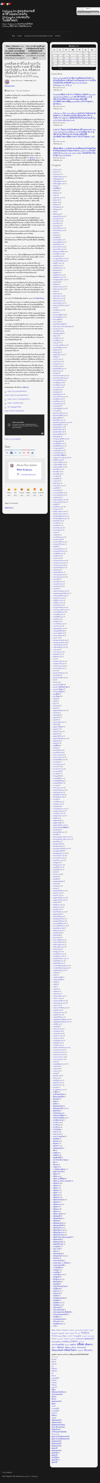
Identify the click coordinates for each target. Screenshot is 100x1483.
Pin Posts (57, 36)
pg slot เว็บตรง (58, 689)
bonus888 (57, 319)
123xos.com (57, 174)
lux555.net (57, 558)
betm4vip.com (58, 301)
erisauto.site (57, 366)
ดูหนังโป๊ (54, 1455)
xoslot (55, 1061)
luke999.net (57, 556)
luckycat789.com (59, 549)
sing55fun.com (58, 860)
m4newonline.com (59, 560)
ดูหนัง (55, 1101)
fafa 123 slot (57, 371)
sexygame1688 (58, 851)
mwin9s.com (57, 626)
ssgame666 (57, 914)
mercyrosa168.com (60, 596)
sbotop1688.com (59, 832)
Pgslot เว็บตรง (58, 727)
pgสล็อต (56, 745)
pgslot (54, 1361)
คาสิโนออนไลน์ (58, 1094)
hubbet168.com (58, 450)
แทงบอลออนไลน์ (59, 1319)
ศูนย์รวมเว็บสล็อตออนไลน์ (60, 1436)
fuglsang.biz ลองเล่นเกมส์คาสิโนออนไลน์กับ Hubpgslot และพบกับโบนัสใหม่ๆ (18, 16)
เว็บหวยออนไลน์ (58, 1310)
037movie (56, 169)
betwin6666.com (59, 303)
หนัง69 (55, 1251)
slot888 (56, 879)
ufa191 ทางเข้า (58, 977)
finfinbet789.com (59, 380)
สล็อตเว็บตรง (39, 298)
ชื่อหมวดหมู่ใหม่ (58, 1097)
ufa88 (55, 982)
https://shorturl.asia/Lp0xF (14, 411)
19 (64, 60)
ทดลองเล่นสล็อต (58, 1115)
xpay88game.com (59, 1064)
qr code (56, 785)
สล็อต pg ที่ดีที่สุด (59, 1179)
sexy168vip (57, 841)
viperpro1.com (58, 1029)
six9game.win (58, 865)
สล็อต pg (56, 1176)
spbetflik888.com (59, 891)
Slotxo (55, 884)
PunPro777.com (58, 769)
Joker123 (56, 481)
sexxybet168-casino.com (62, 837)
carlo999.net (57, 331)
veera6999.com (58, 1017)
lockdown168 (57, 539)
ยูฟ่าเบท (55, 1164)
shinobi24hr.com (59, 855)
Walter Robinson (24, 470)
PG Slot (55, 682)
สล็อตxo (56, 1211)
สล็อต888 (56, 1197)
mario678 (56, 579)
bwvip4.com (57, 329)
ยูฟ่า (54, 1162)
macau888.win (58, 572)
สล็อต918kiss (57, 1204)
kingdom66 (57, 497)
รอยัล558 (56, 1167)
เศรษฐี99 (56, 1317)
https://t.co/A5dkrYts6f (15, 403)
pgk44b (55, 720)
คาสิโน (55, 1092)
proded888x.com (59, 759)
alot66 (55, 233)
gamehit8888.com (59, 415)
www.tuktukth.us (59, 1057)
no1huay (56, 649)
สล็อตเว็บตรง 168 (59, 1230)
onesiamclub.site (59, 666)
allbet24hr (56, 226)
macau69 (56, 570)
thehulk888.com (59, 940)
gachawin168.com (59, 413)
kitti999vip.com (58, 507)
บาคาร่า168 (57, 1134)
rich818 (55, 799)
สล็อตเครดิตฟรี (58, 1225)
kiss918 (55, 504)
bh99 (55, 308)
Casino (55, 336)
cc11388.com (57, 338)
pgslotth (56, 743)
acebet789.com (58, 216)
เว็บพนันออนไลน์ (59, 1298)
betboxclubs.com (59, 286)
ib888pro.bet (57, 460)
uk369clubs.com (59, 1012)
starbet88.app (58, 916)
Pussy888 (57, 776)
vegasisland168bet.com (61, 1019)
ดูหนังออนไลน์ (58, 1106)
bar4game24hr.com (60, 279)
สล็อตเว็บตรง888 (59, 1235)
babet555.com (58, 268)
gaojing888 (57, 418)
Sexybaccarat (58, 846)
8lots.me (56, 200)
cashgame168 (58, 333)
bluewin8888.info (59, 315)
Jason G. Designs (31, 1476)
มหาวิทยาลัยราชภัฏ (60, 1160)
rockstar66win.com (60, 809)
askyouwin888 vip (59, 251)
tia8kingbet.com (58, 944)
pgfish (55, 708)
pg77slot (56, 706)
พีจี (54, 1150)
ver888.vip (57, 1024)
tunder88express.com (61, 965)
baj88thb (56, 272)
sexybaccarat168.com (61, 848)
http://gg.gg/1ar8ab (14, 407)
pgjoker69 (56, 717)
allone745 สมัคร (79, 1330)
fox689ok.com (58, 399)
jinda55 (67, 1333)
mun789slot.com (59, 624)
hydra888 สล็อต (59, 455)
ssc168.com (57, 909)
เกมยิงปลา (56, 1270)
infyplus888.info (59, 464)
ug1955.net (57, 1010)
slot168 (55, 876)
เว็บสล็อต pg (57, 1305)
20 (70, 60)
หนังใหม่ (56, 1258)
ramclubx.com (58, 788)
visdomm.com (58, 1036)
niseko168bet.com (59, 645)
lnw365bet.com (58, 537)
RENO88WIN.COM (58, 795)
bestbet (56, 284)
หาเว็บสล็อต (57, 1267)
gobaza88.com (58, 427)
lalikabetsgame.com (60, 516)
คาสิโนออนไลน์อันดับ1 (59, 1432)
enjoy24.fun (57, 364)
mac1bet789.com (59, 567)
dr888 (55, 357)
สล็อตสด (56, 1221)
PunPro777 (56, 766)
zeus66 (55, 1087)
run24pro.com (58, 813)
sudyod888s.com (59, 923)
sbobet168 (56, 830)
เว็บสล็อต (56, 1300)
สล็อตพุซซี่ (56, 1216)
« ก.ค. (60, 68)
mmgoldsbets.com (59, 607)
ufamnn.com (57, 998)
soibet (55, 888)
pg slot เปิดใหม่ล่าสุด (60, 687)
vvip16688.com (58, 1040)
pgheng (56, 713)
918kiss (54, 1380)
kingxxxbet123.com (59, 500)
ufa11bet (56, 972)
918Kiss (55, 205)
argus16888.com (59, 242)
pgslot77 (56, 729)
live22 (55, 532)
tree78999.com (58, 961)
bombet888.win (58, 317)
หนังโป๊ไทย (55, 1457)
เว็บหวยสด (56, 1307)
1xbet (55, 195)
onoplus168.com (59, 668)
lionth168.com (58, 528)
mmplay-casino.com (60, 610)
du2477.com (57, 359)
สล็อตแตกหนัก (58, 1242)
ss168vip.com (58, 905)
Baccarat (56, 270)
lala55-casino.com (59, 511)
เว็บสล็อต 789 (57, 1303)
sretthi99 (56, 902)
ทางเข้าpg (56, 1125)
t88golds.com (58, 930)
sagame (56, 818)
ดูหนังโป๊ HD (56, 1453)
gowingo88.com (59, 434)
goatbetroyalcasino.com (62, 422)
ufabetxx (56, 991)
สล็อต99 (56, 1207)
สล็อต (55, 1174)
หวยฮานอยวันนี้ (58, 1265)
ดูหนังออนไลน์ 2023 (60, 1108)
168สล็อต (56, 188)
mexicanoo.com (58, 598)
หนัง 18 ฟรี (56, 1249)
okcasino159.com (59, 661)
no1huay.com (58, 652)
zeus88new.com (59, 1090)
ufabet (55, 989)
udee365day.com (59, 970)
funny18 (56, 411)
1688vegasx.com (59, 181)
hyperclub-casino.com (61, 457)
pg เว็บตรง (56, 696)
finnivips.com (57, 387)
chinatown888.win (59, 345)
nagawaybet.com (59, 628)
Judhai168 (56, 490)
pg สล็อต (56, 694)
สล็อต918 (56, 1202)
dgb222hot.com (58, 354)
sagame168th (58, 823)
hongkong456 (58, 448)
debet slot (56, 350)
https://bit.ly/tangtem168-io (17, 391)
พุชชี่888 (56, 1153)
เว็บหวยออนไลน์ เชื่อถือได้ (62, 1312)
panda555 (56, 675)
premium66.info (58, 755)
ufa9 (54, 987)
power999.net (58, 750)
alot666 (55, 235)
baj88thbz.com (58, 275)
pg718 (55, 701)
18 (58, 60)
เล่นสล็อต (56, 1284)
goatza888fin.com (59, 425)
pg (53, 1366)
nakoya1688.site (59, 631)
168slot (55, 186)
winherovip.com (58, 1050)
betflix (55, 291)
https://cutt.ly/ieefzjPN (13, 439)
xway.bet (56, 1066)
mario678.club (58, 581)
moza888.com (58, 614)
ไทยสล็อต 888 (58, 1324)
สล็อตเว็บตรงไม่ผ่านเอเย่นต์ (62, 1237)
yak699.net (57, 1075)
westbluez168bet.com (61, 1047)
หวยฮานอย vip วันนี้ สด (61, 1263)
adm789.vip (57, 223)
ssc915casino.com (59, 912)
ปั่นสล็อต (56, 1139)
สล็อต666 (56, 1190)
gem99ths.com (58, 420)
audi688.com (57, 254)
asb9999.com (58, 244)
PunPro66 (56, 762)
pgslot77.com (58, 731)
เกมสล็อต (56, 1272)
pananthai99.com (59, 673)
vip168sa (56, 1026)
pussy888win (58, 783)
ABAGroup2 (57, 214)
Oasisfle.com (57, 654)
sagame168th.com (59, 825)
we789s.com (57, 1043)
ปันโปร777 (56, 1146)
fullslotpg (56, 406)
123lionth (56, 172)
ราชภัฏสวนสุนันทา (59, 1169)
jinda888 (56, 478)
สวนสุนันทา (57, 1246)
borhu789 (56, 322)
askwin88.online (59, 247)
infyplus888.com (59, 462)
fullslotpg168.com (59, 408)
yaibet (55, 1073)
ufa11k (55, 975)
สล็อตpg (56, 1209)
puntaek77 (57, 773)
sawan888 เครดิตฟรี (60, 827)
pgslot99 (56, 734)
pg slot (54, 1359)
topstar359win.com (60, 958)
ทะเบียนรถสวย (58, 1120)
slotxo (54, 1375)
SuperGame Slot (58, 928)
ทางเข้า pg (57, 1122)
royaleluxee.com (59, 811)
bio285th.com (58, 310)
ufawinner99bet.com (60, 1008)
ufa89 (55, 984)
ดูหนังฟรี (54, 1448)
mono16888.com (59, 612)
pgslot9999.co (58, 736)
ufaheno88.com (59, 996)
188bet (55, 190)
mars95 (55, 589)
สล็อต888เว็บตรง (59, 1200)
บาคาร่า (56, 1132)
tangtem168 (57, 933)
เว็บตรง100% (57, 1291)
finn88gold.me (58, 382)
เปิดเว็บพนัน (57, 1282)
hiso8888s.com (58, 443)
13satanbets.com (59, 176)
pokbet (55, 748)
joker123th (56, 483)
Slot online (55, 1434)
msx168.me (57, 619)
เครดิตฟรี (56, 1277)
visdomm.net (57, 1038)
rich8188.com (58, 802)
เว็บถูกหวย (56, 1293)
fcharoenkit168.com (60, 375)
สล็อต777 (56, 1193)
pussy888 (55, 1378)
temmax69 (56, 937)
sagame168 (57, 820)
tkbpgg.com (57, 951)
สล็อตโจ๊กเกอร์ (58, 1244)
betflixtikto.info (58, 296)
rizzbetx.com (57, 804)
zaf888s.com (58, 1080)
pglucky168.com (59, 722)
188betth (56, 193)
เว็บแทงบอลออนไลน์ (60, 1314)
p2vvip (55, 670)
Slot (54, 872)
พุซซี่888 (56, 1155)
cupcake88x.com (59, 347)
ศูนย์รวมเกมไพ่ (58, 1171)
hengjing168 (57, 441)
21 (78, 60)
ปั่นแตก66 (56, 1141)
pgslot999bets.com (60, 738)
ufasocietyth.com (59, 1003)
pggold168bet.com (59, 710)
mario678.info (58, 586)
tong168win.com (59, 954)
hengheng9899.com (60, 439)
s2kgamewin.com (59, 816)
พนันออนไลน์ (57, 1148)
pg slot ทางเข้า (58, 685)
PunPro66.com (58, 764)
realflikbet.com (58, 792)
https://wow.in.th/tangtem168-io (18, 399)
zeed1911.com (57, 1083)
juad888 (56, 488)
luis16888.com (58, 553)
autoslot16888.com (60, 261)
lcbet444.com (57, 521)
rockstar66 (57, 806)
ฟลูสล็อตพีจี (57, 1157)
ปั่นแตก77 (56, 1143)
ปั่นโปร (54, 1397)
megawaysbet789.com (61, 593)
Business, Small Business (62, 326)
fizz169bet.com (58, 394)
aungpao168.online (60, 258)
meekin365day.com (60, 591)
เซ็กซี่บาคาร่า (57, 1279)
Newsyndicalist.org (60, 640)
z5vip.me (56, 1078)
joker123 (54, 1387)
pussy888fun (58, 778)
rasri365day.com (59, 790)
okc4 (54, 659)
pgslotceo (56, 741)
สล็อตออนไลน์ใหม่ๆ (58, 1425)
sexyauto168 (57, 844)
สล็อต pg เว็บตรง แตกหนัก (62, 1181)
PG (54, 680)
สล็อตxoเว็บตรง (58, 1214)
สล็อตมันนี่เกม (58, 1218)
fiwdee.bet (57, 390)
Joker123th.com (58, 485)
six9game (56, 862)
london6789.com (59, 542)
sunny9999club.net (60, 926)
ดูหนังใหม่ (56, 1111)
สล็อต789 (56, 1195)
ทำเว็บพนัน (57, 1129)
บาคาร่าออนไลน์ (59, 1136)
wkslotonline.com (59, 1052)
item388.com (57, 469)
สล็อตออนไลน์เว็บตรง (59, 1392)
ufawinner (56, 1005)
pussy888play (58, 780)
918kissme (56, 209)
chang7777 (57, 343)
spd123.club (57, 893)
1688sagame (57, 179)
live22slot (56, 535)
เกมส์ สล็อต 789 (58, 1275)
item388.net (57, 471)
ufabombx (56, 994)
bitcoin (55, 312)
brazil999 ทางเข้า (59, 324)
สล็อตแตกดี (57, 1239)
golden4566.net (58, 429)
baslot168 (56, 282)
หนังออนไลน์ (57, 1253)
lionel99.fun (57, 523)
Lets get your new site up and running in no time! (38, 36)
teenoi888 (56, 935)
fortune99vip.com (59, 397)
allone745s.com (58, 228)
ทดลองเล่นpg (57, 1113)
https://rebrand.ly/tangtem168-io (16, 395)
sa (52, 1373)
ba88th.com (57, 263)
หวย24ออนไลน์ (58, 1260)
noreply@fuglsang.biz (28, 474)
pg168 (55, 699)
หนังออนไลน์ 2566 (59, 1256)
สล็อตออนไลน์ (9, 86)
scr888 (55, 834)
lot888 (55, 546)
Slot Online (57, 874)
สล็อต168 (32, 158)
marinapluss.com (59, 574)
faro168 (55, 373)
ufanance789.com (59, 1001)
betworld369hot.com (60, 305)
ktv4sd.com (57, 509)
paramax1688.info (59, 677)
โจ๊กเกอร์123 (57, 1321)
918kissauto (57, 207)
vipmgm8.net (57, 1031)
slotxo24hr (57, 886)
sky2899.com (58, 867)
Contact (19, 36)
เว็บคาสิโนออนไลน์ (59, 1286)
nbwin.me (56, 638)
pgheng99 (57, 715)
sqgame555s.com (59, 898)
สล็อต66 (56, 1188)
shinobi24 (84, 1336)
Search (88, 8)
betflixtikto (56, 294)
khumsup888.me (59, 493)
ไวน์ (54, 1326)
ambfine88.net (58, 240)
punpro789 (57, 771)
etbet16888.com (58, 368)
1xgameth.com (58, 198)
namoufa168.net (58, 633)
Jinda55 (56, 476)
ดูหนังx (55, 1104)
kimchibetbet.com (59, 495)
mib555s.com (58, 605)
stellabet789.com (59, 919)
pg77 (55, 703)
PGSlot (55, 724)
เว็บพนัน (56, 1296)
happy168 (56, 436)
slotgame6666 (58, 881)
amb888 (56, 237)
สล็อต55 (56, 1186)
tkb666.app (57, 949)
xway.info (56, 1071)
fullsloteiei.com (58, 404)
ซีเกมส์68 (56, 1099)
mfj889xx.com (58, 600)
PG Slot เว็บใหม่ (58, 692)
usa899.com (57, 1015)
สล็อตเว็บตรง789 (59, 1232)
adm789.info (57, 219)
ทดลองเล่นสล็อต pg (60, 1118)
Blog (13, 36)
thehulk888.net (58, 942)
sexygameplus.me (59, 853)
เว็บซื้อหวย (56, 1289)
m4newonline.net (59, 565)
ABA (54, 212)
